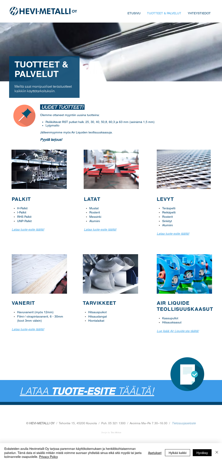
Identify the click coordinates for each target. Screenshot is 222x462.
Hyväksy (202, 453)
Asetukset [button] (155, 453)
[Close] (216, 453)
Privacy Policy (48, 456)
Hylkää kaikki (177, 453)
